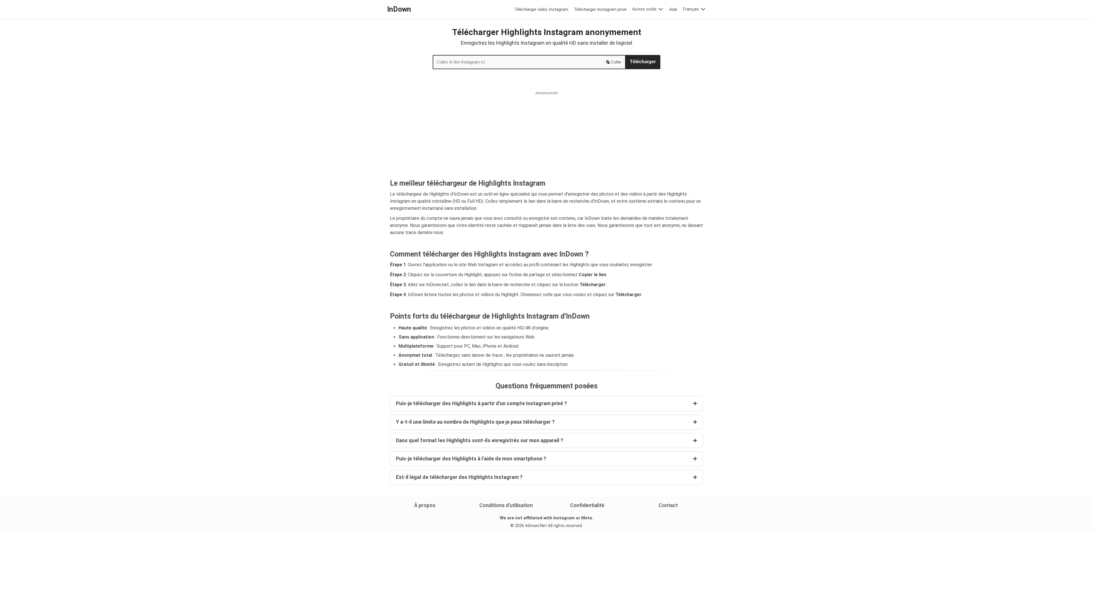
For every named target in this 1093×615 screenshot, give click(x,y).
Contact (668, 505)
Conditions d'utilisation (506, 505)
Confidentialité (587, 505)
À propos (424, 505)
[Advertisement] (546, 139)
